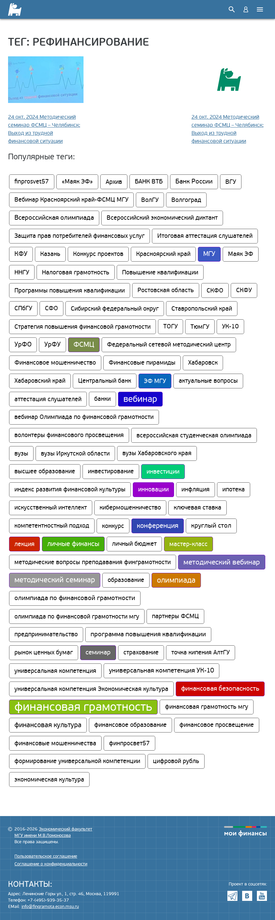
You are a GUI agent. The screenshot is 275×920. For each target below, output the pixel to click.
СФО (51, 308)
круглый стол (211, 526)
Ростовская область (166, 290)
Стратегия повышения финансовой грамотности (82, 326)
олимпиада (176, 580)
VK (247, 896)
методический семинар (54, 580)
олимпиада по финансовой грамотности (74, 598)
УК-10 (230, 326)
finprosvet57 (31, 181)
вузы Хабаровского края (156, 453)
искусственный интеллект (50, 507)
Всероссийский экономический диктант (162, 217)
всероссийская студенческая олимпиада (194, 435)
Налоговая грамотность (75, 272)
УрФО (23, 344)
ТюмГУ (199, 326)
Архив (114, 181)
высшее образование (44, 471)
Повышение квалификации (160, 272)
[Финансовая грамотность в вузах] (19, 9)
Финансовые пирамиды (142, 362)
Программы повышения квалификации (69, 290)
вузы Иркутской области (75, 453)
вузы (21, 453)
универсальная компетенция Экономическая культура (91, 689)
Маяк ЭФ (240, 254)
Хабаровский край (39, 380)
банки (102, 398)
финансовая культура (47, 725)
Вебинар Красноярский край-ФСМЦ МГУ (71, 199)
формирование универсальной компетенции (77, 761)
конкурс (113, 526)
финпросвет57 (129, 743)
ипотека (233, 489)
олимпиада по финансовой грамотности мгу (76, 616)
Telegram (232, 896)
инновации (153, 489)
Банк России (194, 181)
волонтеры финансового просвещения (69, 435)
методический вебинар (221, 562)
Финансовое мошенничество (55, 362)
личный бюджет (134, 543)
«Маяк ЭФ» (77, 181)
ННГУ (21, 272)
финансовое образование (130, 724)
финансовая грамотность (83, 707)
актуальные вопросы (208, 380)
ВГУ (230, 181)
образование (126, 580)
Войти (246, 9)
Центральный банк (104, 380)
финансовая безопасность (220, 689)
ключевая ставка (197, 507)
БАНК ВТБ (149, 181)
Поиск (232, 9)
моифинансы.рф (245, 831)
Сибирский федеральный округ (115, 308)
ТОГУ (170, 326)
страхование (141, 652)
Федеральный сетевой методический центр (169, 344)
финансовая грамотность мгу (206, 706)
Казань (50, 254)
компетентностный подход (51, 525)
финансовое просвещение (216, 724)
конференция (157, 526)
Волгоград (186, 200)
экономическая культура (49, 779)
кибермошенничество (130, 507)
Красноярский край (163, 254)
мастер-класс (188, 544)
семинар (98, 652)
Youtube (262, 896)
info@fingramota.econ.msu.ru (50, 906)
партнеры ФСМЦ (175, 616)
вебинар (140, 399)
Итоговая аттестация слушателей (205, 235)
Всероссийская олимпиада (54, 218)
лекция (24, 544)
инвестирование (111, 471)
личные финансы (73, 544)
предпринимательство (46, 634)
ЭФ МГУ (155, 381)
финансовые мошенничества (55, 743)
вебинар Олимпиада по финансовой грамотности (84, 417)
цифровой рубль (176, 761)
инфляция (195, 489)
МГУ (209, 254)
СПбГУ (23, 308)
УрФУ (52, 344)
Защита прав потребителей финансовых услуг (79, 235)
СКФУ (244, 290)
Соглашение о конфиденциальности (50, 864)
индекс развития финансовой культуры (69, 489)
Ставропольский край (201, 308)
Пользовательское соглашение (45, 856)
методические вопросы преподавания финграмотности (92, 562)
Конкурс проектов (98, 254)
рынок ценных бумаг (43, 652)
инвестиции (163, 471)
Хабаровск (203, 362)
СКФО (215, 290)
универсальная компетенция (55, 670)
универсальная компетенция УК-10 (161, 670)
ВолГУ (150, 200)
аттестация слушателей (47, 399)
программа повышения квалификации (148, 634)
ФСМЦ (83, 344)
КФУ (21, 254)
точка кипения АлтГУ (200, 652)
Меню (260, 9)
